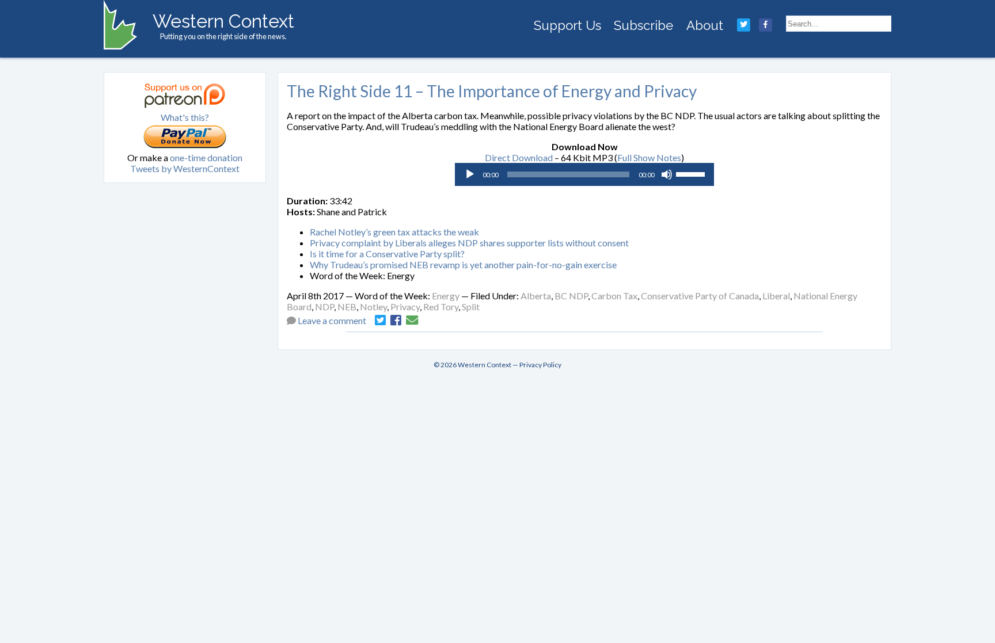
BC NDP (571, 295)
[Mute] (667, 174)
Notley (373, 306)
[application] (584, 174)
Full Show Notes (649, 157)
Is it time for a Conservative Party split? (387, 253)
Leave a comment (332, 320)
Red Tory (440, 306)
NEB (346, 306)
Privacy (405, 306)
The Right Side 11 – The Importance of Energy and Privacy (492, 91)
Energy (445, 295)
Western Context (223, 21)
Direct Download (519, 157)
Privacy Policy (540, 364)
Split (471, 306)
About (704, 25)
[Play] (470, 174)
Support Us (567, 25)
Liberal (776, 295)
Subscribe (643, 25)
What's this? (185, 117)
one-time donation (206, 157)
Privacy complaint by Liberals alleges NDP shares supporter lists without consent (469, 242)
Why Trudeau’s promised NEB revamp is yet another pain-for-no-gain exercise (463, 264)
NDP (324, 306)
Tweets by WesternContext (185, 168)
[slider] (692, 173)
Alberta (536, 295)
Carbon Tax (614, 295)
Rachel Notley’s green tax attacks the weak (394, 231)
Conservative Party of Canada (700, 295)
